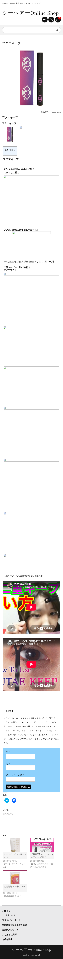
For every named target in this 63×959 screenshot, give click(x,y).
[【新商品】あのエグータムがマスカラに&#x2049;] (42, 845)
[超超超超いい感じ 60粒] (15, 877)
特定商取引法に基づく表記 (14, 925)
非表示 (12, 150)
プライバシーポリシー (12, 920)
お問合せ (6, 911)
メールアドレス (15, 775)
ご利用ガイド (9, 915)
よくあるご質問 (9, 934)
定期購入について (10, 929)
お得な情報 (7, 939)
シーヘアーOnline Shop (30, 13)
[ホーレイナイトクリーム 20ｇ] (15, 845)
